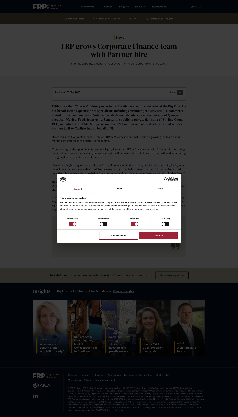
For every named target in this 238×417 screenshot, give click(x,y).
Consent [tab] (78, 189)
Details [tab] (119, 188)
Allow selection (118, 235)
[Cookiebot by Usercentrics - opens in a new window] (166, 179)
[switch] (103, 224)
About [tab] (160, 188)
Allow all (158, 235)
